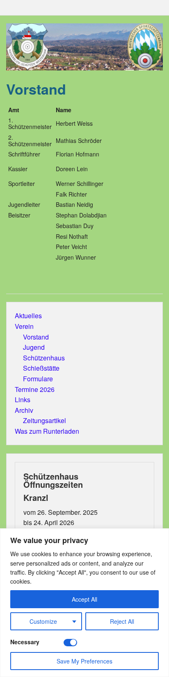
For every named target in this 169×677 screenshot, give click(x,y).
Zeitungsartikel (44, 420)
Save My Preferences (84, 661)
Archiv (24, 410)
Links (22, 399)
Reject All (122, 621)
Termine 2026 (35, 389)
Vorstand (36, 337)
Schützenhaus (44, 357)
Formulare (38, 378)
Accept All (84, 599)
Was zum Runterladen (47, 431)
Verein (24, 326)
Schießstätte (41, 368)
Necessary (24, 642)
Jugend (34, 347)
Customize (43, 621)
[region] (84, 602)
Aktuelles (28, 315)
